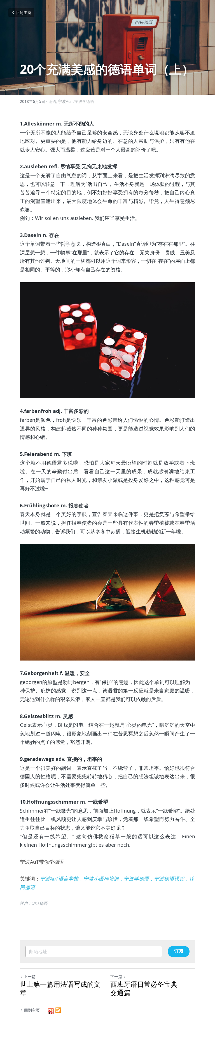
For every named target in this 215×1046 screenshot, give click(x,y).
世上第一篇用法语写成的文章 (60, 988)
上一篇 (30, 976)
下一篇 (116, 976)
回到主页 (23, 12)
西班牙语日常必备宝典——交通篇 (150, 988)
